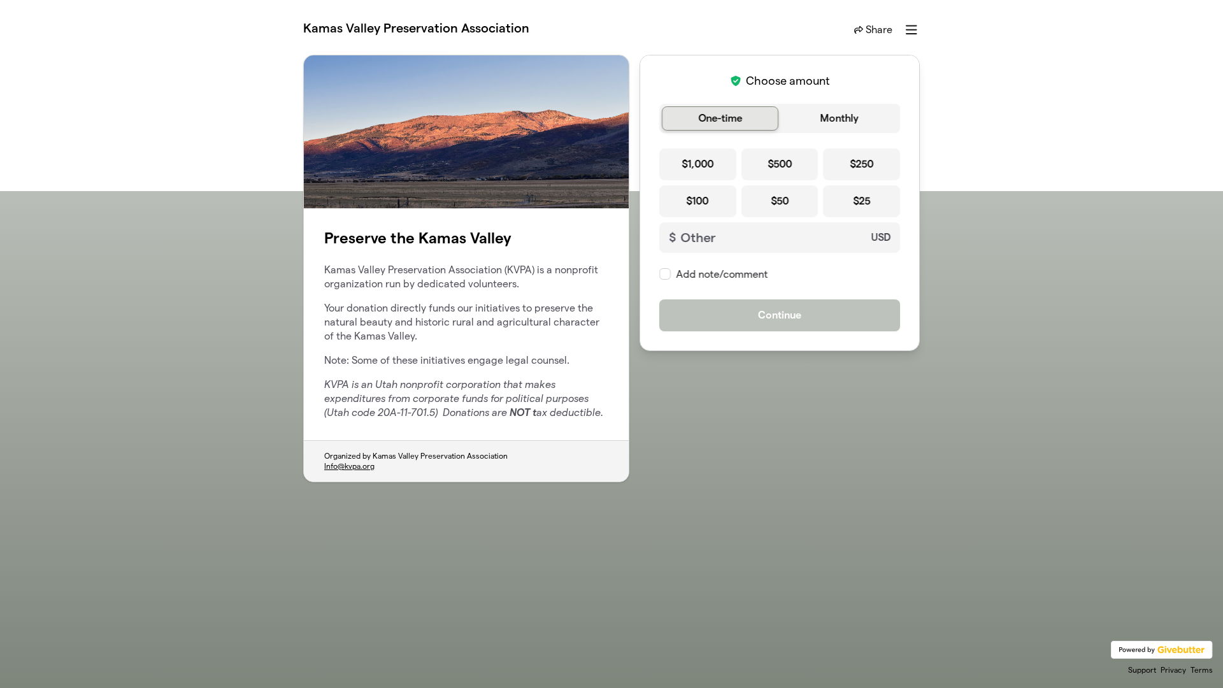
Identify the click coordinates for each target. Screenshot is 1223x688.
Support (1142, 670)
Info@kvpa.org (349, 466)
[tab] (720, 118)
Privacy (1173, 670)
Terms (1202, 670)
